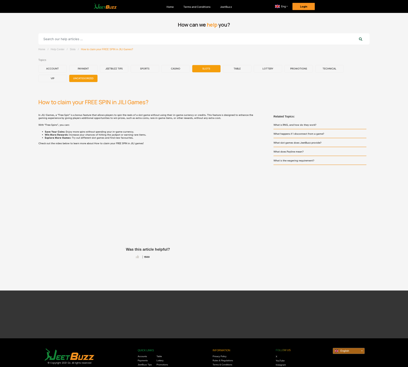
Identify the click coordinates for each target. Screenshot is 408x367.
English (344, 350)
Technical (329, 68)
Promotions (298, 68)
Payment (83, 68)
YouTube (280, 360)
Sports (144, 68)
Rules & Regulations (223, 360)
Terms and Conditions (197, 7)
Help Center (57, 49)
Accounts (142, 356)
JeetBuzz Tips (114, 68)
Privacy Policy (219, 356)
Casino (175, 68)
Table (237, 68)
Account (52, 68)
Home (170, 7)
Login (303, 6)
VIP (52, 78)
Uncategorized (83, 78)
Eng (283, 6)
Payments (143, 360)
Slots (73, 49)
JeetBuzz (226, 7)
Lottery (267, 68)
